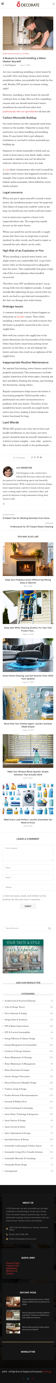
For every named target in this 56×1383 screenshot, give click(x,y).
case (7, 169)
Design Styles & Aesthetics (29, 1019)
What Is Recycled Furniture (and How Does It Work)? (35, 1328)
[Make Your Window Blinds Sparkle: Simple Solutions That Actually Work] (28, 751)
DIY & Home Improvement (29, 1026)
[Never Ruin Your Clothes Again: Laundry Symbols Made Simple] (28, 703)
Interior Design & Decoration (29, 1076)
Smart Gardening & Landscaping (29, 1108)
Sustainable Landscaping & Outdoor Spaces (29, 1145)
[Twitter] (28, 1379)
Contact (10, 1273)
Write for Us (11, 1271)
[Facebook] (24, 1379)
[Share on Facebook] (32, 457)
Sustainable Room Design (29, 1164)
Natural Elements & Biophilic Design (29, 1082)
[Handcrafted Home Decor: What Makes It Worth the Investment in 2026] (13, 1302)
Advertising (11, 1268)
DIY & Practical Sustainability (29, 1032)
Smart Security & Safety (29, 1127)
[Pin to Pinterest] (38, 457)
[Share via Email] (41, 457)
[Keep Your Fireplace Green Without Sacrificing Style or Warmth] (28, 559)
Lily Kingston (10, 65)
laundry (21, 316)
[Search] (54, 4)
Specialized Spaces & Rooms (29, 1139)
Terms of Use (12, 1266)
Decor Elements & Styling (29, 1013)
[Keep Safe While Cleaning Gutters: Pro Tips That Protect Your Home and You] (28, 607)
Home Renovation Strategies (29, 1070)
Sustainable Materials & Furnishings (29, 1158)
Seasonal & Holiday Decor (29, 1101)
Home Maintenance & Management (29, 1063)
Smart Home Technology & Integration (29, 1114)
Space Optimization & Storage (29, 1133)
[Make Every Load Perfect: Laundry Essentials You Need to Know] (28, 799)
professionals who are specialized (19, 111)
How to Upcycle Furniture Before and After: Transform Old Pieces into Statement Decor (36, 1315)
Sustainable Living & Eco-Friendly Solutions (29, 1152)
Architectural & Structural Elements (29, 1000)
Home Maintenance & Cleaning (29, 1057)
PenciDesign (46, 1371)
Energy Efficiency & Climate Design (29, 1038)
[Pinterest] (32, 1379)
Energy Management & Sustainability (29, 1045)
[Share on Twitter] (35, 457)
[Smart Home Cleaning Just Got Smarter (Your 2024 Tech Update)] (28, 655)
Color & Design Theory (29, 1007)
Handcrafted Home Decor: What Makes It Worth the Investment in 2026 (36, 1301)
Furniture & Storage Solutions (29, 1051)
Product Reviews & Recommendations (29, 1095)
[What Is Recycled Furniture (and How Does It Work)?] (13, 1328)
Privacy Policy (13, 1263)
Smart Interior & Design (29, 1120)
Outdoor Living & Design (29, 1089)
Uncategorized (29, 1171)
